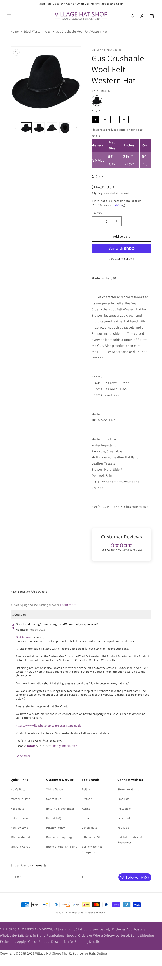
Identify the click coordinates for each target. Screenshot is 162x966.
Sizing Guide (54, 789)
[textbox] (81, 598)
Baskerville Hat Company (92, 849)
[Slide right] (76, 127)
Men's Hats (18, 789)
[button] (9, 16)
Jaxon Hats (89, 827)
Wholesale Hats (21, 837)
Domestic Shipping (59, 837)
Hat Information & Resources (129, 839)
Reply (57, 746)
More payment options (122, 258)
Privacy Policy (55, 827)
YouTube (123, 827)
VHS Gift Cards (20, 846)
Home (15, 31)
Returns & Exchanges (60, 808)
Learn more (68, 605)
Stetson (96, 49)
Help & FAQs (54, 818)
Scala (85, 818)
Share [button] (100, 176)
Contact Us (53, 799)
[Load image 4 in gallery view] (64, 127)
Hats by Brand (20, 818)
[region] (121, 147)
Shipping (97, 193)
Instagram (124, 808)
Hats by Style (19, 827)
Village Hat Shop (93, 837)
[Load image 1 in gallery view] (26, 127)
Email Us (123, 799)
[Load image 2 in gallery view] (39, 127)
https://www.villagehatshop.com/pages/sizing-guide (48, 725)
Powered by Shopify (95, 912)
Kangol (87, 808)
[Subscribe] (81, 877)
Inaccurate (69, 746)
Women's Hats (20, 799)
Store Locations (128, 789)
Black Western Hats (37, 31)
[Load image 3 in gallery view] (52, 127)
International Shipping (61, 846)
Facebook (124, 818)
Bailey (86, 789)
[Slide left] (15, 127)
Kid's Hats (17, 808)
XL (124, 118)
